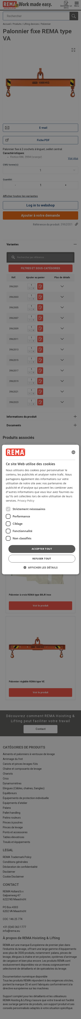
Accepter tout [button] (42, 548)
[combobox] (73, 452)
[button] (41, 567)
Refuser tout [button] (41, 558)
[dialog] (40, 509)
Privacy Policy (26, 500)
